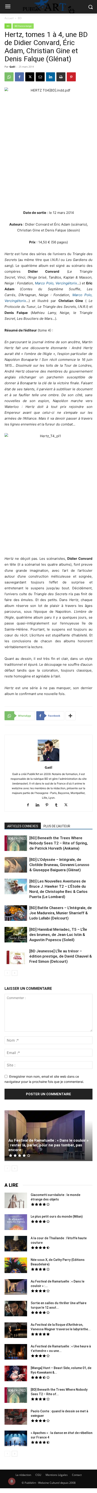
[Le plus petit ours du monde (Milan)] (16, 1222)
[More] (71, 715)
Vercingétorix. (66, 283)
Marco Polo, (45, 283)
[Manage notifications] (11, 1481)
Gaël (12, 66)
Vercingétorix (15, 301)
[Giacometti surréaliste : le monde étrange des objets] (16, 1201)
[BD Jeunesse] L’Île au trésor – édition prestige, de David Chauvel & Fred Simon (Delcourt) (60, 956)
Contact (77, 1475)
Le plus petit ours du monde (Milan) (57, 1216)
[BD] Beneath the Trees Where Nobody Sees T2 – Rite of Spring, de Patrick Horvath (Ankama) (58, 843)
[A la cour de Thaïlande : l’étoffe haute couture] (16, 1244)
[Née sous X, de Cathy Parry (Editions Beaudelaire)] (16, 1266)
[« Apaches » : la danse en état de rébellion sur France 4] (16, 1439)
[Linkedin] (50, 76)
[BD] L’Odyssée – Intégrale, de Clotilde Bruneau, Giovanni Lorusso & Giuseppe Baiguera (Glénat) (59, 864)
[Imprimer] (60, 76)
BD (20, 18)
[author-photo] (48, 761)
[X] (29, 76)
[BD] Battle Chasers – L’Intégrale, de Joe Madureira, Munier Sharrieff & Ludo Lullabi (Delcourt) (60, 912)
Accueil (9, 18)
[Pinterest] (71, 76)
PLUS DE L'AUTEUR (57, 826)
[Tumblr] (58, 805)
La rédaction (23, 1475)
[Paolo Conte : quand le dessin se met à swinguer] (16, 1417)
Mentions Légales (57, 1475)
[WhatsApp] (9, 76)
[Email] (40, 76)
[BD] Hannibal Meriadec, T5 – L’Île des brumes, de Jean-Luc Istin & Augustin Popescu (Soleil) (58, 934)
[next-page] (14, 973)
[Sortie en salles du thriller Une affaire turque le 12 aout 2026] (16, 1309)
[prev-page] (7, 973)
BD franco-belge (23, 25)
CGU (38, 1475)
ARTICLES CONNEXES (22, 826)
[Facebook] (19, 76)
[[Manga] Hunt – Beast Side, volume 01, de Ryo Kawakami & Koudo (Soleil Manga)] (16, 1374)
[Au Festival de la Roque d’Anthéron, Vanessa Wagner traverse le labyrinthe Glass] (16, 1330)
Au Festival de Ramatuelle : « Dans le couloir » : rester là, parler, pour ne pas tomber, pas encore (48, 1145)
